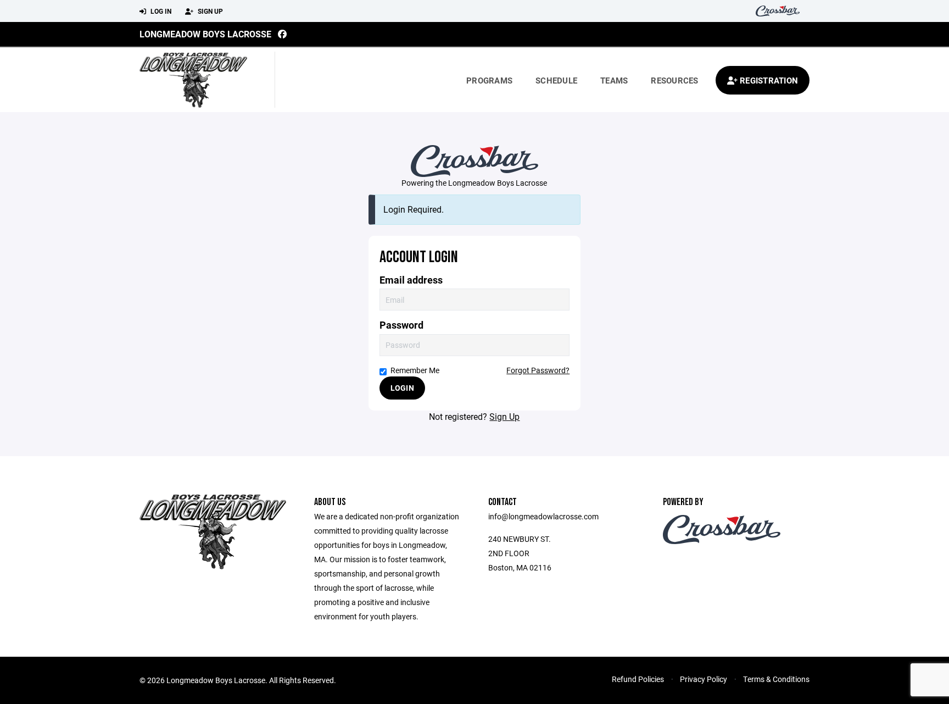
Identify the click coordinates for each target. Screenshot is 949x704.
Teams (614, 80)
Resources (674, 80)
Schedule (556, 80)
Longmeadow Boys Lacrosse (205, 34)
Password (401, 325)
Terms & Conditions (776, 679)
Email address (411, 280)
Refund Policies (638, 679)
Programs (489, 80)
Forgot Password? (538, 370)
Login (402, 388)
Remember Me (414, 370)
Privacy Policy (703, 679)
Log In (160, 11)
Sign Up (209, 11)
